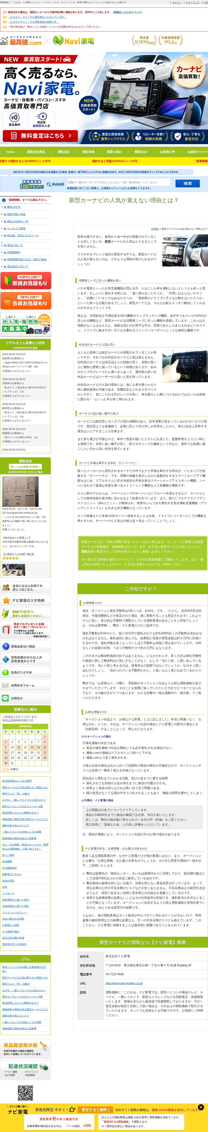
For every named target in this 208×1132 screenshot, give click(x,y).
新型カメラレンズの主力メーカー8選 (22, 806)
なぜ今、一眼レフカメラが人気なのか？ (24, 800)
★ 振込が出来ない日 (16, 221)
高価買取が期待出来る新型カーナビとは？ (25, 819)
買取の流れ (114, 152)
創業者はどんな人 (12, 874)
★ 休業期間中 (12, 252)
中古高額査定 (9, 868)
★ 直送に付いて (13, 245)
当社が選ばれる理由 (13, 918)
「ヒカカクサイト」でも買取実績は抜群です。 (33, 21)
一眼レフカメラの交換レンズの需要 (21, 831)
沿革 (4, 887)
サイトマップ (192, 2)
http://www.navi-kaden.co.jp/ (124, 983)
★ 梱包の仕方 (12, 206)
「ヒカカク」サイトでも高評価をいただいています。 (37, 17)
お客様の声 (167, 152)
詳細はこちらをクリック (127, 12)
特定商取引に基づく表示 (15, 899)
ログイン (176, 2)
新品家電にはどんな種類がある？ (20, 812)
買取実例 (88, 152)
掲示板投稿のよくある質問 (16, 781)
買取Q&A (140, 152)
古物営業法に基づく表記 (15, 906)
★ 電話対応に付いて (16, 266)
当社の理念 (8, 880)
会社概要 (7, 861)
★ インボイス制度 (15, 228)
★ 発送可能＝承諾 (15, 214)
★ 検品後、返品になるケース (21, 235)
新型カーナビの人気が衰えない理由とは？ (25, 787)
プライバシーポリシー (14, 912)
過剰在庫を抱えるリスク (15, 825)
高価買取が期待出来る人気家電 (19, 838)
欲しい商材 (8, 855)
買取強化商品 (36, 152)
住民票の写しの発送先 (14, 944)
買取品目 (64, 152)
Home (10, 152)
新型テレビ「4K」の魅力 (16, 793)
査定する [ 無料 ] (95, 1110)
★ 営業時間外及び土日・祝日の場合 (25, 259)
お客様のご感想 (10, 925)
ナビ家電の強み (10, 931)
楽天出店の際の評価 (13, 938)
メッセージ (8, 893)
